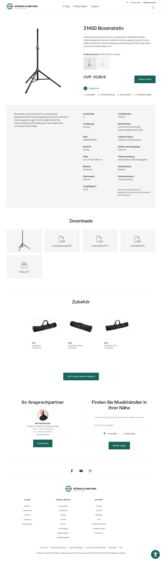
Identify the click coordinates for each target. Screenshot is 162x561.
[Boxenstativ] (103, 63)
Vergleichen (94, 88)
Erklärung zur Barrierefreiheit (96, 547)
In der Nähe (112, 433)
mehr (109, 46)
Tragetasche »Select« (75, 345)
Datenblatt (90, 94)
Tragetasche (36, 345)
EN (127, 2)
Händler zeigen (119, 445)
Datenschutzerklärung (58, 547)
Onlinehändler (129, 433)
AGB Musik (112, 547)
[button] (155, 554)
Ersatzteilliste (125, 94)
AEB (120, 547)
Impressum (44, 547)
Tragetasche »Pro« (110, 345)
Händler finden (136, 2)
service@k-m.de (43, 434)
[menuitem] (66, 6)
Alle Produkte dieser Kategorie (81, 376)
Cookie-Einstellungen (76, 547)
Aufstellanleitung (107, 94)
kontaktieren (42, 443)
